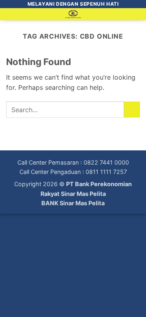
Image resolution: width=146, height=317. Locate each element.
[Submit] (132, 109)
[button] (11, 18)
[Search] (137, 16)
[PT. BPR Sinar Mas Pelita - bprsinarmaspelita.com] (73, 14)
